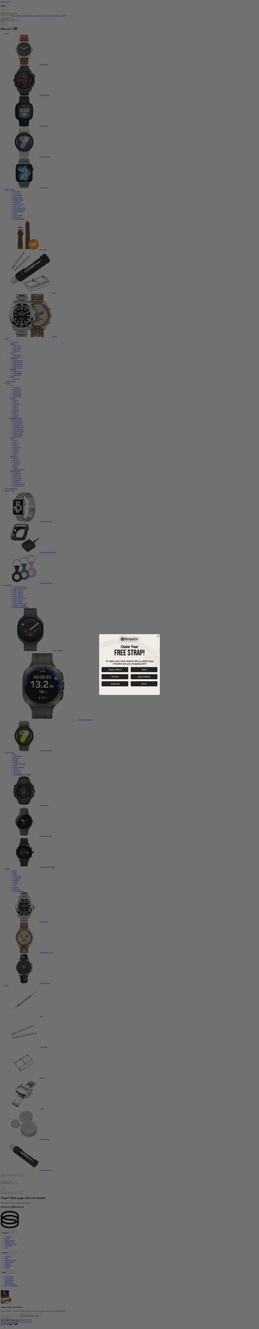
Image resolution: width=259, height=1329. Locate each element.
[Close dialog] (158, 636)
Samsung (114, 684)
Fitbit (144, 669)
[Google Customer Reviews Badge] (23, 323)
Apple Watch (144, 676)
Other (144, 684)
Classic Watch (115, 669)
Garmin (114, 676)
